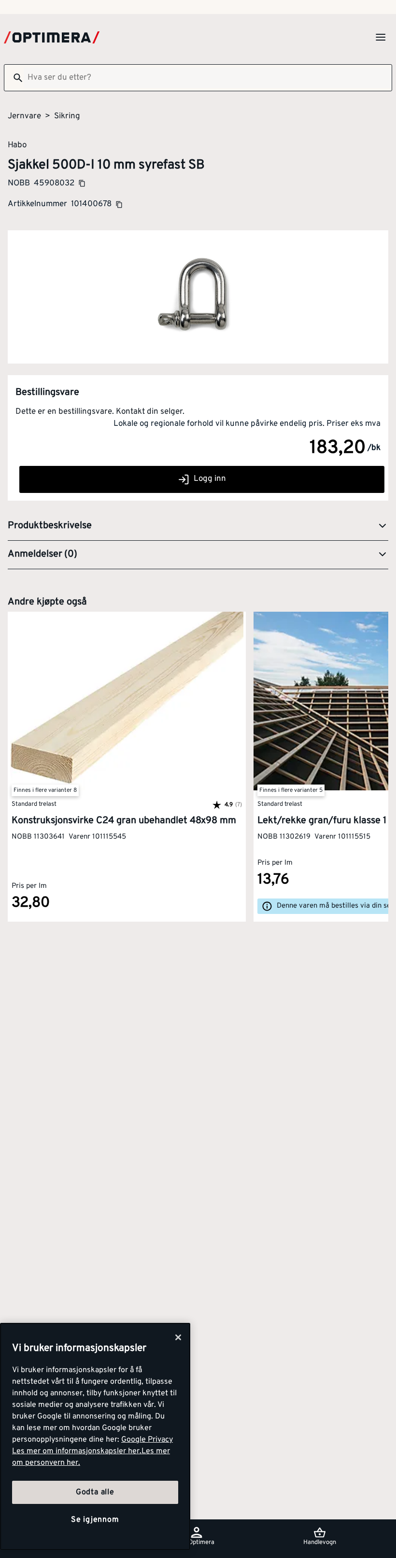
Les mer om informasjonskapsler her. (76, 1451)
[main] (95, 1436)
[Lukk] (178, 1337)
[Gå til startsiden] (51, 37)
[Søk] (14, 78)
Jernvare (24, 116)
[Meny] (380, 37)
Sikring (67, 116)
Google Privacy (147, 1440)
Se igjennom (95, 1520)
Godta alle (95, 1492)
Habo (17, 145)
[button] (198, 526)
